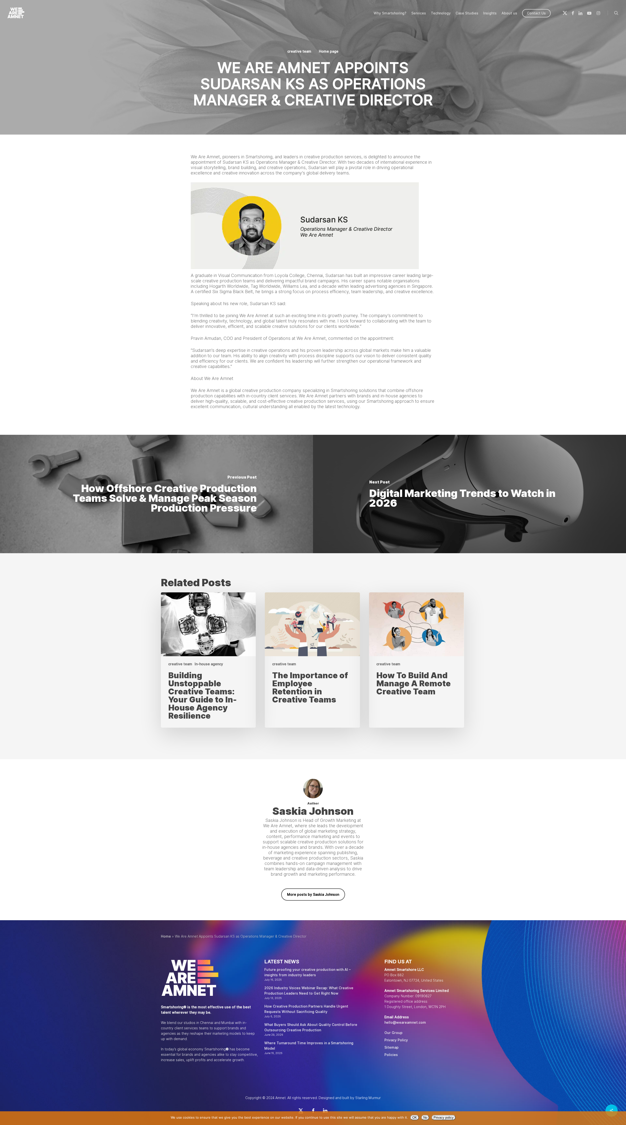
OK (414, 1117)
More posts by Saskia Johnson (313, 894)
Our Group (393, 1033)
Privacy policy (444, 1117)
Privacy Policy (396, 1040)
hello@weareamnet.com (405, 1022)
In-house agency (209, 664)
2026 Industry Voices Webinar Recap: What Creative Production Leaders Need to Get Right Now (308, 990)
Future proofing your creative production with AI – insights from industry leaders (307, 972)
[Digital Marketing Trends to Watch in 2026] (469, 494)
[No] (619, 1118)
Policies (391, 1055)
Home (166, 936)
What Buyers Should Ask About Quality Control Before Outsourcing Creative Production (310, 1027)
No (425, 1117)
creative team (299, 51)
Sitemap (391, 1047)
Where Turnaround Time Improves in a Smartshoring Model (308, 1045)
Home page (328, 51)
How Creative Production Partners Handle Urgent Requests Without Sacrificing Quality (306, 1009)
